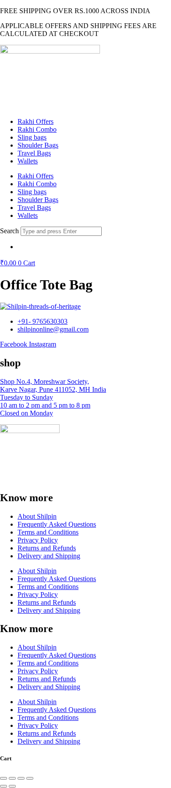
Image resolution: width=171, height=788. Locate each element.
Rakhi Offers (35, 121)
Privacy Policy (38, 540)
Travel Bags (34, 153)
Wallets (28, 161)
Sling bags (32, 137)
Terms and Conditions (48, 532)
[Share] (21, 778)
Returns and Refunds (47, 548)
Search (9, 231)
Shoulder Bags (38, 145)
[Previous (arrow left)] (3, 786)
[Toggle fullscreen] (12, 778)
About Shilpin (37, 516)
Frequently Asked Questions (57, 524)
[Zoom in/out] (3, 778)
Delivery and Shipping (49, 556)
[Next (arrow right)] (12, 786)
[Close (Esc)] (29, 778)
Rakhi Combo (37, 129)
